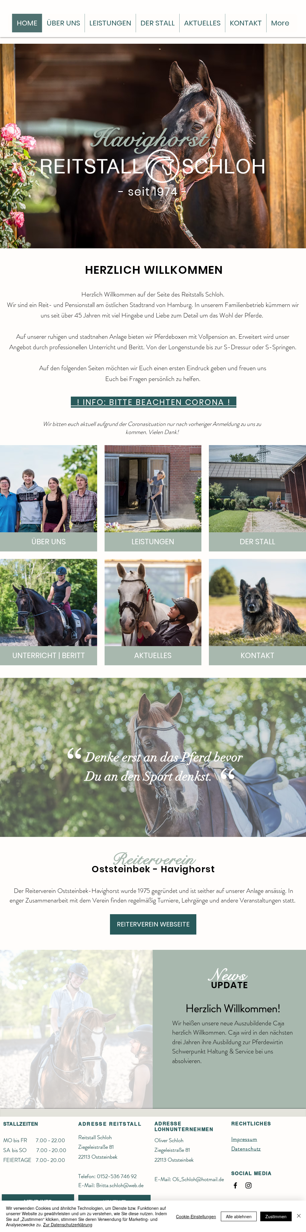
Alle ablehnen (239, 1216)
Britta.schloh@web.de (119, 1185)
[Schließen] (298, 1216)
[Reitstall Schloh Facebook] (235, 1185)
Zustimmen (276, 1216)
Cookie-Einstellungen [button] (196, 1216)
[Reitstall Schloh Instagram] (248, 1185)
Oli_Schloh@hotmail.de (198, 1179)
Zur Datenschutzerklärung (67, 1225)
